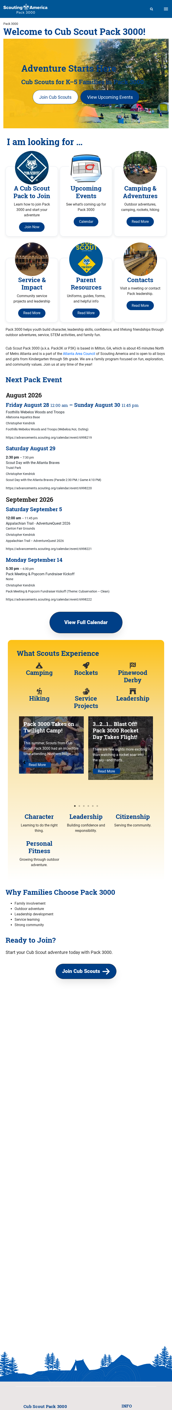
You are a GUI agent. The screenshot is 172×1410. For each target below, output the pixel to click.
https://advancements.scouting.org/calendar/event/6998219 (49, 437)
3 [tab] (84, 806)
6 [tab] (97, 806)
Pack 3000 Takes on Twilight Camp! (49, 727)
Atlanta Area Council (79, 354)
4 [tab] (88, 806)
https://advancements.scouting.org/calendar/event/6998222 (49, 599)
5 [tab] (92, 806)
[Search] (151, 9)
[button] (55, 97)
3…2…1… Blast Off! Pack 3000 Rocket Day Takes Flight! (115, 730)
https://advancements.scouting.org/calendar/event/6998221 (49, 549)
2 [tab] (79, 806)
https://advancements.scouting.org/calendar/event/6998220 (49, 488)
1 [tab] (75, 806)
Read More (37, 765)
